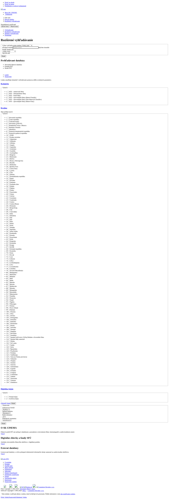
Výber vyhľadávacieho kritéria (11, 45)
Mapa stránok (9, 467)
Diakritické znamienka (9, 418)
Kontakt (7, 464)
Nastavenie (12, 497)
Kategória (5, 84)
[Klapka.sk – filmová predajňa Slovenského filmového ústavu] (28, 487)
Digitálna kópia (7, 389)
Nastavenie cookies (11, 482)
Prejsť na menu (9, 4)
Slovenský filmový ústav (27, 489)
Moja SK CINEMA (11, 12)
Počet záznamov (7, 415)
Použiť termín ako (7, 49)
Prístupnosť (8, 469)
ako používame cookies (68, 494)
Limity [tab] (7, 75)
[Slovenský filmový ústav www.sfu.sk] (5, 459)
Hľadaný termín (7, 47)
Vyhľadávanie (9, 30)
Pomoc (7, 476)
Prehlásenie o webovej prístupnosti (15, 6)
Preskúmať (8, 35)
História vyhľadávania (11, 33)
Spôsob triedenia (7, 411)
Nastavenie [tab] (8, 76)
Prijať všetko (5, 497)
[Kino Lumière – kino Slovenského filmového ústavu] (16, 487)
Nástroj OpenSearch (11, 473)
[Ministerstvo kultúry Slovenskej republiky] (34, 487)
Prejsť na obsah (9, 2)
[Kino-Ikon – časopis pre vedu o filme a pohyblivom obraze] (11, 487)
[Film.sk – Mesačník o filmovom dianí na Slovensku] (5, 487)
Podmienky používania (12, 474)
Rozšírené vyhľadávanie (12, 32)
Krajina (4, 108)
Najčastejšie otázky (11, 478)
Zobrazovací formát (8, 407)
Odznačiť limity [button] (6, 403)
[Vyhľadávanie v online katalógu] (3, 9)
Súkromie (8, 471)
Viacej (3, 434)
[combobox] (26, 48)
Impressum (8, 480)
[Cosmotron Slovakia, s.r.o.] (45, 487)
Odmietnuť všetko (21, 497)
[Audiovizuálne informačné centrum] (22, 487)
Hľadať (3, 56)
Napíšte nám (8, 466)
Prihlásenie (8, 14)
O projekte (8, 462)
